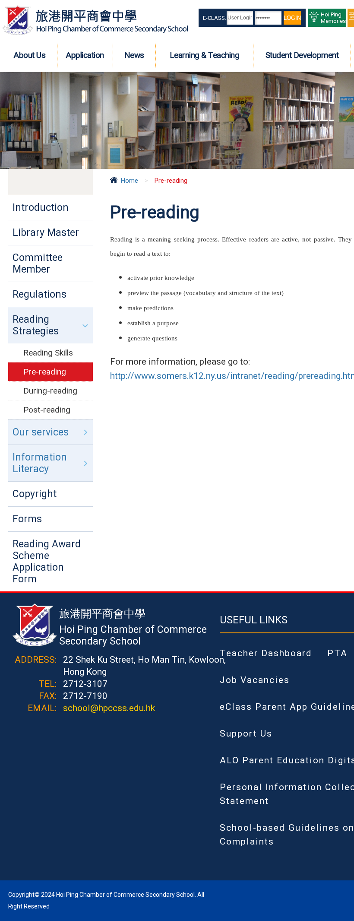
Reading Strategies (36, 325)
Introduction (41, 207)
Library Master (46, 232)
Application (85, 55)
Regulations (39, 294)
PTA (337, 653)
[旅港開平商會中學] (95, 33)
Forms (27, 519)
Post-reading (46, 410)
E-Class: (214, 18)
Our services (41, 432)
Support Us (246, 733)
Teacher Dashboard (266, 653)
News (134, 55)
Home (129, 180)
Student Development (302, 55)
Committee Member (38, 263)
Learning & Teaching (205, 55)
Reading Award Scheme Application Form (47, 561)
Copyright (35, 494)
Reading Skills (48, 353)
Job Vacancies (255, 680)
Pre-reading (44, 372)
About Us (29, 55)
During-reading (50, 391)
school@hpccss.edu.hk (109, 708)
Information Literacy (40, 463)
